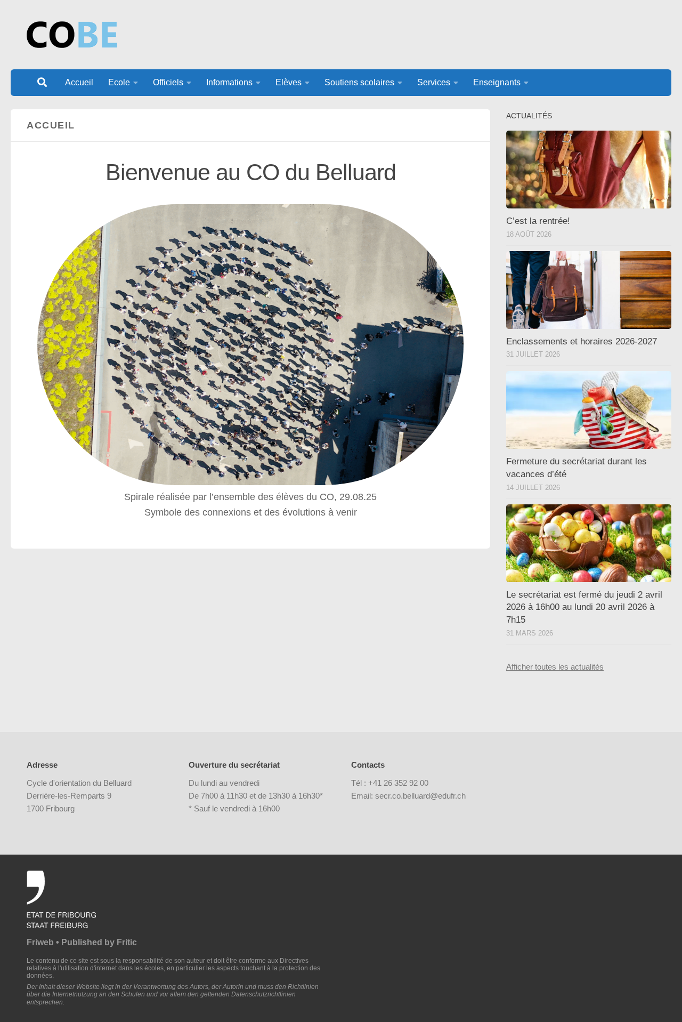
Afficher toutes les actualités (555, 666)
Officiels (168, 82)
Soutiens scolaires (359, 82)
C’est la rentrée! (538, 221)
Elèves (288, 82)
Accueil (79, 82)
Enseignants (497, 82)
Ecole (119, 82)
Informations (229, 82)
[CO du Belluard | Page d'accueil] (72, 34)
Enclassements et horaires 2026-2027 (581, 341)
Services (433, 82)
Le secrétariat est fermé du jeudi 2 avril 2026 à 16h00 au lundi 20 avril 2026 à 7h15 (584, 607)
